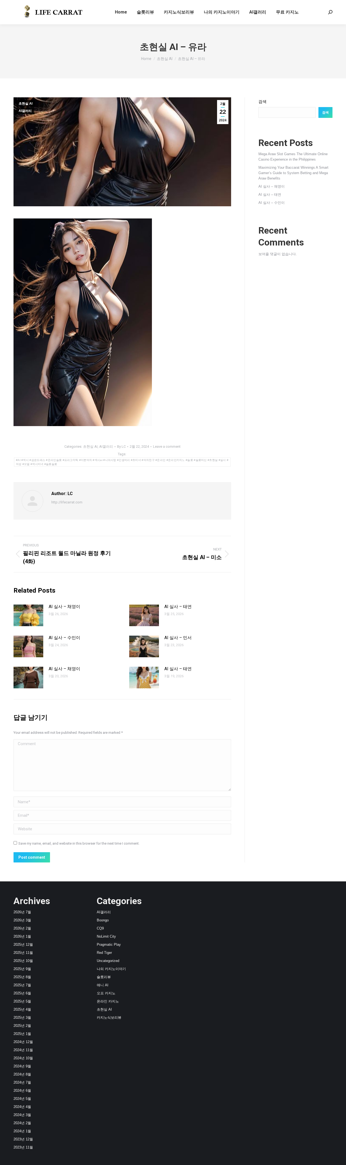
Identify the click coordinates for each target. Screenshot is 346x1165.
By (121, 446)
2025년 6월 (22, 993)
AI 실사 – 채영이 (64, 606)
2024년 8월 (22, 1074)
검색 (262, 101)
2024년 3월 (22, 1115)
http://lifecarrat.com (66, 502)
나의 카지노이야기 (111, 969)
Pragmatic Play (109, 944)
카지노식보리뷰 (109, 1017)
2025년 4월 (22, 1009)
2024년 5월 (22, 1099)
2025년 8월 (22, 977)
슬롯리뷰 (104, 977)
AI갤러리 (25, 111)
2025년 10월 (23, 961)
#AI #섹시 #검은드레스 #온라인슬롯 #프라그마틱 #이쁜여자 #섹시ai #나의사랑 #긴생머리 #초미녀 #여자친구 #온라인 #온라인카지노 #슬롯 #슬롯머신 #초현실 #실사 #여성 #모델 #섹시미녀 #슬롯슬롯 (122, 462)
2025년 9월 (22, 969)
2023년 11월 (23, 1147)
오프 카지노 (106, 993)
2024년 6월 (22, 1090)
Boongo (103, 920)
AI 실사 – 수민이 (64, 637)
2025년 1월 (22, 1034)
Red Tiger (104, 953)
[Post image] (28, 615)
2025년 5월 (22, 1001)
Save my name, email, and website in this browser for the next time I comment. (78, 843)
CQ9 (100, 928)
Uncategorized (108, 961)
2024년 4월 (22, 1107)
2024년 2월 (22, 1123)
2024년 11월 (23, 1050)
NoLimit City (106, 936)
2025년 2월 (22, 1026)
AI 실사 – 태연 (178, 606)
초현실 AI (25, 103)
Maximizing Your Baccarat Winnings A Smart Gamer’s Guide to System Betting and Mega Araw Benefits (293, 172)
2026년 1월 (22, 936)
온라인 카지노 (108, 1001)
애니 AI (102, 985)
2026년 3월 (22, 920)
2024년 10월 (23, 1058)
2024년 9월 (22, 1066)
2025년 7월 (22, 985)
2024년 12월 (23, 1042)
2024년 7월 (22, 1082)
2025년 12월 (23, 944)
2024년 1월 (22, 1131)
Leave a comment (167, 446)
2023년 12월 (23, 1139)
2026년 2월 (22, 928)
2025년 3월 (22, 1017)
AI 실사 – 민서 (178, 637)
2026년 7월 (22, 912)
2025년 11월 (23, 953)
